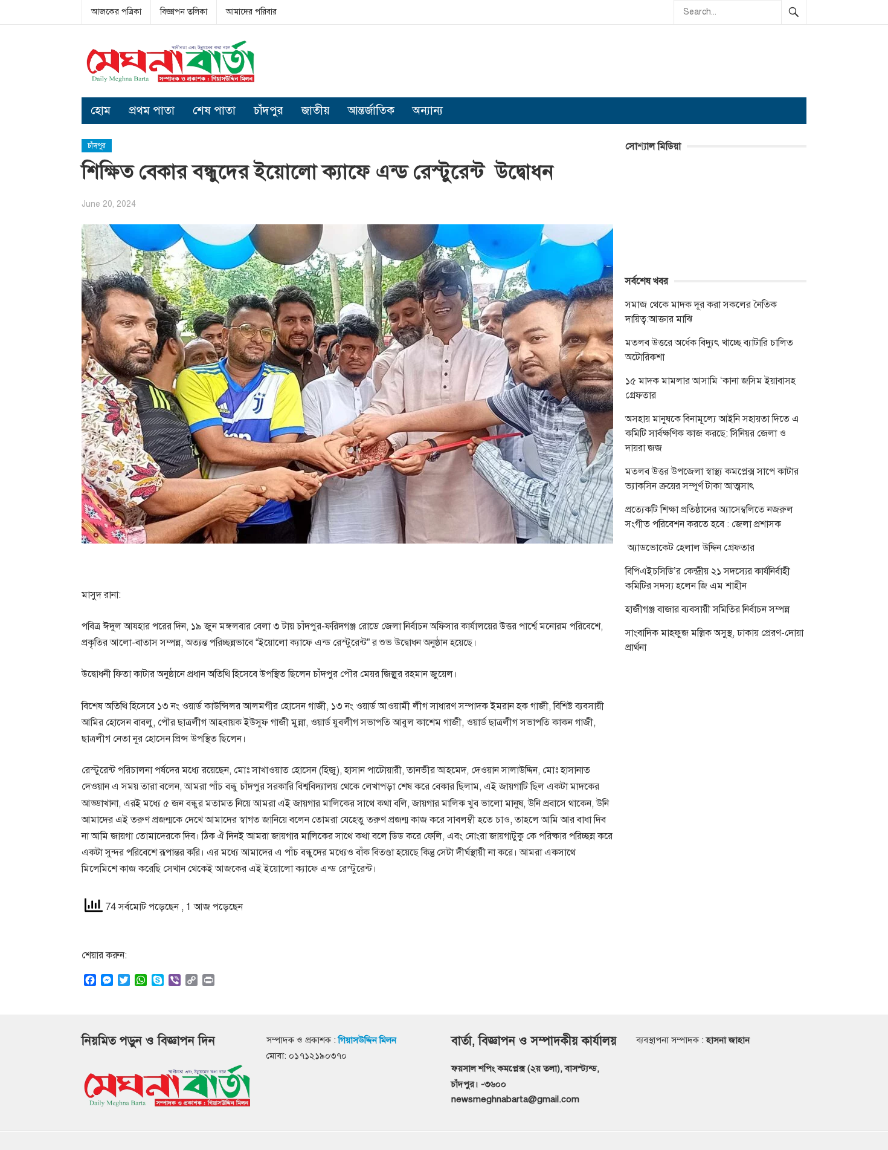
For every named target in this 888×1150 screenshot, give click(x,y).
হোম (101, 110)
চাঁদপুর (268, 110)
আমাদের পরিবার (251, 12)
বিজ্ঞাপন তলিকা (183, 12)
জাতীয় (315, 110)
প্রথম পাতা (152, 110)
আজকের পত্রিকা (116, 12)
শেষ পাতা (214, 110)
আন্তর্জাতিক (371, 110)
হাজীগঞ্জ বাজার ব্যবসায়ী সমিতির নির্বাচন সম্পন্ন (707, 609)
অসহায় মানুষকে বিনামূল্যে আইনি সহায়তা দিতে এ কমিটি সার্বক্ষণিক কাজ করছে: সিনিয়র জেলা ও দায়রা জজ (712, 433)
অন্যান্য (428, 110)
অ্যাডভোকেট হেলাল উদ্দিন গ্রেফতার (689, 548)
